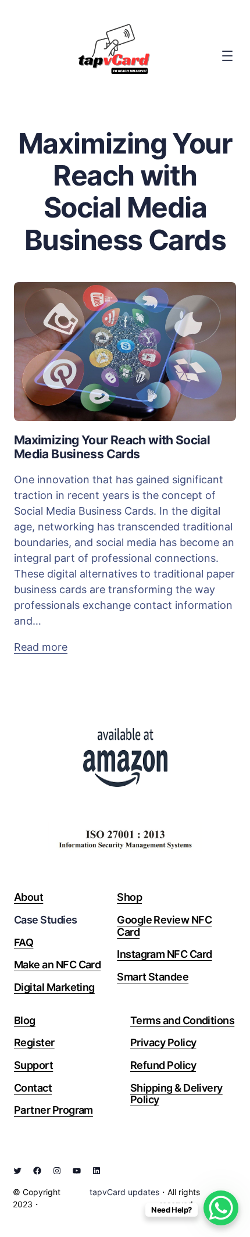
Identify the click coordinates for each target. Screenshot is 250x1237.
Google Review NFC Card (164, 926)
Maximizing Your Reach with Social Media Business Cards (112, 447)
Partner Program (53, 1110)
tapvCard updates (124, 1192)
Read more (40, 647)
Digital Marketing (54, 987)
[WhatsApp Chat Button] (220, 1207)
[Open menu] (227, 56)
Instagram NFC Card (164, 954)
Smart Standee (152, 977)
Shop (129, 897)
